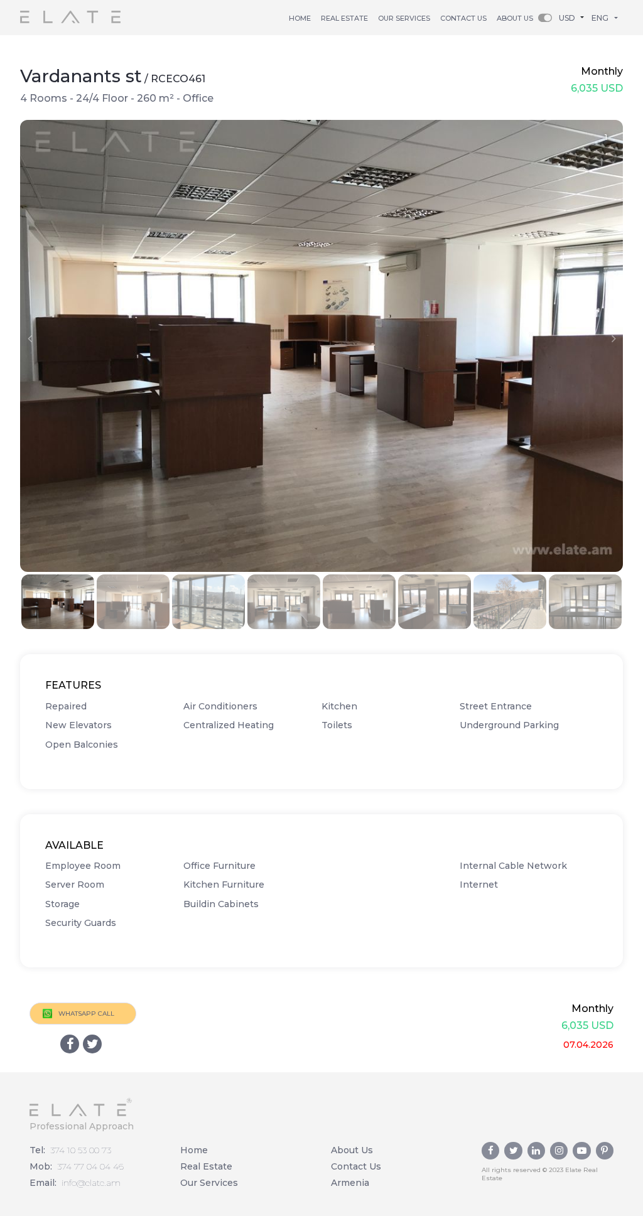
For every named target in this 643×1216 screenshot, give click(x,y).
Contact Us (356, 1166)
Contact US (463, 18)
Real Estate (206, 1166)
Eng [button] (600, 18)
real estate (344, 18)
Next (613, 338)
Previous (29, 338)
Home (300, 18)
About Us (515, 18)
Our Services (404, 18)
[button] (574, 17)
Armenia (350, 1182)
